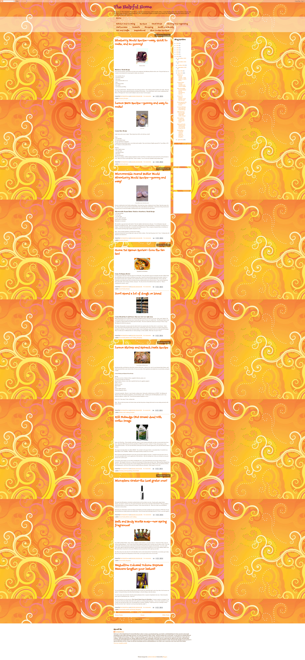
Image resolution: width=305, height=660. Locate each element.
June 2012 (180, 71)
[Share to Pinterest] (162, 96)
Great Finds (157, 24)
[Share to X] (159, 96)
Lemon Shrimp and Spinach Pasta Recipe (141, 348)
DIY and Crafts (122, 30)
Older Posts (165, 615)
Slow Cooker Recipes (159, 30)
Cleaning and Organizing (177, 24)
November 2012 (182, 61)
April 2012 (180, 139)
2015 (177, 50)
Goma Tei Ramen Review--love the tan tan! (181, 98)
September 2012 (182, 67)
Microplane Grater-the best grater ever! (141, 481)
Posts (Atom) (145, 619)
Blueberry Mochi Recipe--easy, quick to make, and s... (181, 77)
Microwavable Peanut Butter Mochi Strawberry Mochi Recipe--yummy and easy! (140, 177)
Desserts (136, 27)
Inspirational (139, 30)
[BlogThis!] (158, 96)
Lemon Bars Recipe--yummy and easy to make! (181, 84)
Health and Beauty (166, 27)
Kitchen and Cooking (125, 24)
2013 (177, 54)
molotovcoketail (152, 657)
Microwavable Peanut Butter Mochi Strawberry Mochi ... (181, 91)
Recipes (143, 24)
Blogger (165, 657)
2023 (177, 43)
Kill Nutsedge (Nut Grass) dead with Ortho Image (181, 114)
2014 (177, 52)
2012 (177, 56)
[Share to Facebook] (161, 96)
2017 (177, 45)
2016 (177, 47)
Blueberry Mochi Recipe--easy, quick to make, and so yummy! (141, 42)
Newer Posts (119, 615)
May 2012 (180, 73)
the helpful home (119, 632)
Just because (121, 27)
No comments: (147, 96)
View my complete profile (120, 643)
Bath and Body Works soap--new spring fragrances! (181, 126)
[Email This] (156, 96)
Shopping (149, 27)
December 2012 (182, 58)
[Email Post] (153, 96)
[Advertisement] (186, 155)
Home (118, 18)
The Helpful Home (133, 7)
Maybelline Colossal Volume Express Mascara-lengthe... (180, 134)
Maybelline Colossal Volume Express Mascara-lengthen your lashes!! (139, 567)
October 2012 (181, 65)
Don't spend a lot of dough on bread (138, 294)
